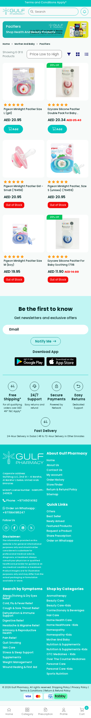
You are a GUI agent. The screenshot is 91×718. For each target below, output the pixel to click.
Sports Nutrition (57, 673)
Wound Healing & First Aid (20, 667)
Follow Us (9, 520)
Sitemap (52, 494)
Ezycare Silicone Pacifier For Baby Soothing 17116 (66, 263)
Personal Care (56, 664)
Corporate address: (14, 473)
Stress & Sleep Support (18, 652)
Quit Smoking (12, 642)
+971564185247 (14, 512)
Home (6, 44)
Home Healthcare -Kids (62, 625)
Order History (55, 479)
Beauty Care (55, 600)
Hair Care (53, 615)
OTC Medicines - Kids (61, 654)
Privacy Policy (79, 687)
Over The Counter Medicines (66, 659)
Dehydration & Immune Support (19, 614)
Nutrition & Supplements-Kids (67, 649)
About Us (53, 465)
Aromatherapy (56, 595)
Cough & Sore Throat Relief (21, 608)
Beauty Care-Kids (59, 605)
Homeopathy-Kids (59, 634)
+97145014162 (27, 500)
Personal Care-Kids (60, 669)
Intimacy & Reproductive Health (19, 631)
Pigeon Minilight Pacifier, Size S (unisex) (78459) (67, 188)
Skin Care (9, 647)
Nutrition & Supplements (63, 644)
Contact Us (54, 470)
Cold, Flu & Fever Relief (18, 603)
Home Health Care (59, 620)
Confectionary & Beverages (65, 610)
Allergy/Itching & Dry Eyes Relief (20, 597)
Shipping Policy (61, 687)
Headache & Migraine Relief (21, 625)
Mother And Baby (25, 44)
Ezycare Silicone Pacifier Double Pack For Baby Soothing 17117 (64, 113)
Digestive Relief (13, 620)
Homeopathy (56, 630)
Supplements (12, 657)
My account (55, 475)
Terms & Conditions (31, 690)
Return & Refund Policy (62, 489)
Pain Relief (10, 638)
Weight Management (17, 662)
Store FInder (55, 484)
